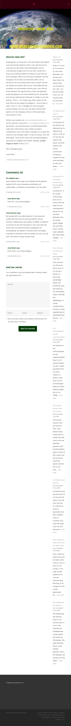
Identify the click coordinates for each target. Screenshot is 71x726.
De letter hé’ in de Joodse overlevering (58, 179)
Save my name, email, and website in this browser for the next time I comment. (27, 320)
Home (39, 713)
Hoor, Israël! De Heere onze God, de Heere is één (59, 543)
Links (63, 719)
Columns (40, 715)
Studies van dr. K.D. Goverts (50, 713)
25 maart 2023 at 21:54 (14, 256)
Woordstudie (60, 717)
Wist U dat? (47, 715)
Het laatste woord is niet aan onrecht (57, 409)
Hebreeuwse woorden (58, 715)
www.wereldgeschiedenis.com (36, 120)
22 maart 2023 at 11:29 (12, 241)
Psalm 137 (57, 57)
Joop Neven (11, 199)
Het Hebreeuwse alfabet (49, 717)
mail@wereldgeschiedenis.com (17, 160)
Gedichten (58, 719)
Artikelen (61, 713)
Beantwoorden (45, 192)
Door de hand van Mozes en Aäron (58, 251)
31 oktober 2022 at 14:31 (14, 206)
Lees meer (59, 104)
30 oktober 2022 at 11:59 (13, 192)
